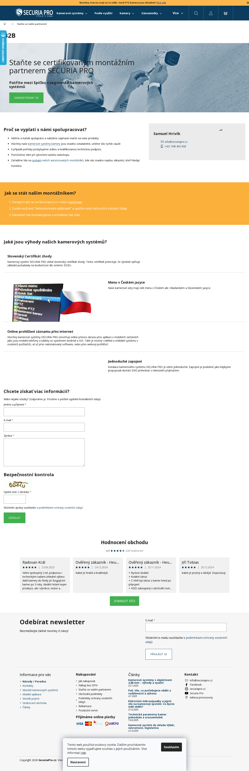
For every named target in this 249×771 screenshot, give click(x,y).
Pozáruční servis (88, 710)
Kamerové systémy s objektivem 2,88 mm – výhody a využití (150, 681)
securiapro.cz (198, 689)
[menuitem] (72, 13)
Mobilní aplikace (31, 694)
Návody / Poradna (34, 681)
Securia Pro (196, 693)
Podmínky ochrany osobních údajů (95, 699)
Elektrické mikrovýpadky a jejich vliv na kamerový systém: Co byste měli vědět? (151, 704)
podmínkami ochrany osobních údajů (61, 507)
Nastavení (78, 762)
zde (83, 753)
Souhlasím (171, 747)
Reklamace (85, 706)
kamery (55, 143)
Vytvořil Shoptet (219, 760)
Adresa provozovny (201, 697)
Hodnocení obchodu (124, 542)
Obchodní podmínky (90, 694)
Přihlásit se (158, 654)
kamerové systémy (39, 143)
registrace (75, 202)
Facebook (196, 684)
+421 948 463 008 (175, 146)
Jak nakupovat (87, 681)
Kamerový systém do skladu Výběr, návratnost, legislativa (151, 726)
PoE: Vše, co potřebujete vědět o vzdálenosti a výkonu (149, 692)
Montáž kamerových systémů (40, 690)
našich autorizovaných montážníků (58, 160)
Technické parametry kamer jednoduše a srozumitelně (147, 716)
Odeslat (14, 517)
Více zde (161, 2)
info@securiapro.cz (176, 141)
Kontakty (27, 685)
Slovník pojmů (30, 698)
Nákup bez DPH (88, 685)
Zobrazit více (124, 601)
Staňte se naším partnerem (95, 689)
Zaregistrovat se (26, 97)
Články (26, 707)
